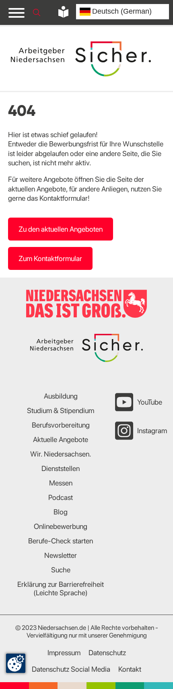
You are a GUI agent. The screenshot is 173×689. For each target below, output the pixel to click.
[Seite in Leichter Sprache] (63, 12)
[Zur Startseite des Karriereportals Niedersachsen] (81, 58)
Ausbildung (61, 396)
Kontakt (129, 669)
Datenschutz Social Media (71, 669)
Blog (61, 512)
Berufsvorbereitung (61, 425)
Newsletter (60, 555)
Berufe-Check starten (60, 541)
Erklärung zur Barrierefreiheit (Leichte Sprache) (60, 588)
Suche (60, 570)
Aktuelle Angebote (60, 439)
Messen (60, 483)
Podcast (60, 497)
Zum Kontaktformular (50, 258)
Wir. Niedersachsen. (60, 454)
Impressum (63, 652)
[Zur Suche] (36, 12)
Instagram (152, 430)
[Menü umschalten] (16, 12)
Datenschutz (107, 652)
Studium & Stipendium (60, 410)
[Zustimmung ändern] (15, 663)
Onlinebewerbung (60, 526)
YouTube (149, 402)
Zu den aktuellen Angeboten (61, 229)
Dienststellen (60, 468)
